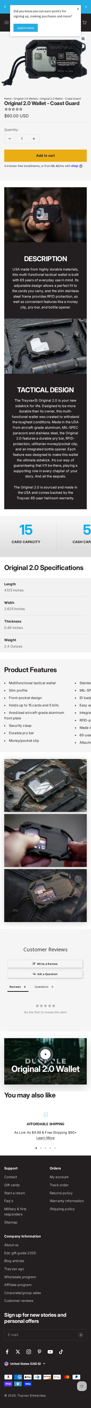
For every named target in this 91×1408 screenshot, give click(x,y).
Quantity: (11, 130)
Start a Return (14, 1193)
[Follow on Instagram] (29, 1352)
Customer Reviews (18, 1300)
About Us (11, 1245)
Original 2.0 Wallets (26, 98)
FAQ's (8, 1201)
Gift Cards (12, 1185)
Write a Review (47, 964)
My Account (59, 1177)
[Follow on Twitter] (18, 1352)
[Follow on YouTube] (50, 1352)
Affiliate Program (18, 1285)
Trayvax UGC (14, 1269)
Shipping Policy (62, 1209)
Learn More (45, 1138)
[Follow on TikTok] (61, 1352)
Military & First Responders (15, 1212)
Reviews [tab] (15, 987)
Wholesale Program (20, 1277)
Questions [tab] (41, 987)
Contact (10, 1177)
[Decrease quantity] (9, 139)
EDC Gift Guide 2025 (20, 1253)
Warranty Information (67, 1201)
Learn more (25, 28)
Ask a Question (47, 974)
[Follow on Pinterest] (39, 1352)
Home (8, 98)
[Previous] (5, 6)
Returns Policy (61, 1193)
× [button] (78, 8)
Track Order (59, 1185)
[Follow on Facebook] (7, 1352)
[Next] (86, 6)
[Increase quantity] (34, 139)
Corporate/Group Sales (22, 1293)
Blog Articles (14, 1261)
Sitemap (10, 1222)
